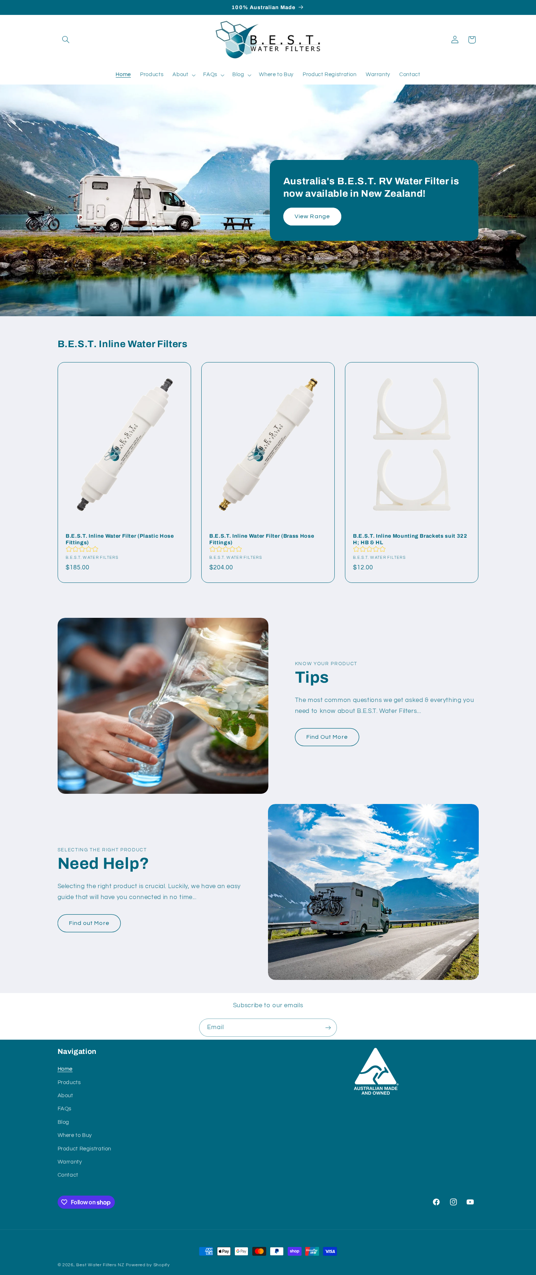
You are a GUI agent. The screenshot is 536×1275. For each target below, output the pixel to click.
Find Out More (327, 737)
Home (65, 1069)
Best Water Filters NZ (100, 1265)
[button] (66, 39)
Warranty (70, 1162)
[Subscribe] (328, 1027)
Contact (68, 1175)
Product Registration (85, 1149)
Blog (64, 1122)
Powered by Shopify (148, 1265)
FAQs (65, 1109)
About (65, 1095)
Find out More (89, 923)
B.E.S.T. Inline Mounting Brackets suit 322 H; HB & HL (410, 539)
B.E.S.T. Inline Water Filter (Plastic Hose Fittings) (120, 539)
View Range (312, 216)
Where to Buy (75, 1135)
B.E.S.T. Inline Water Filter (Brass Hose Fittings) (261, 539)
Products (69, 1082)
